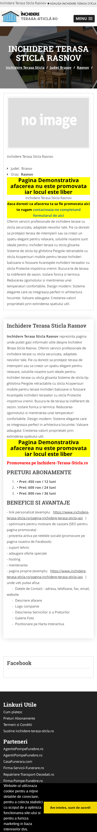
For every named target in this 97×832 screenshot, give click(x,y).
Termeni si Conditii (17, 724)
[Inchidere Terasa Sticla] (29, 16)
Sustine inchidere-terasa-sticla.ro (28, 731)
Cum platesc (12, 712)
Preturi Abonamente (19, 718)
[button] (84, 18)
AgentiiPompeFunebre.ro (22, 755)
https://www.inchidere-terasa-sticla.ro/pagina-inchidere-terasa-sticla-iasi (48, 515)
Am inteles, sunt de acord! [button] (70, 807)
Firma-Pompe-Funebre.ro (23, 781)
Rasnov (83, 67)
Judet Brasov (61, 67)
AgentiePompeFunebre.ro (23, 749)
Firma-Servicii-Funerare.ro (23, 768)
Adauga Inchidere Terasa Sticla (72, 3)
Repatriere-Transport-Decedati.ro (28, 774)
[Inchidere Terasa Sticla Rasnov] (48, 123)
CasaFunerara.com (17, 761)
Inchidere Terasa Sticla (25, 67)
